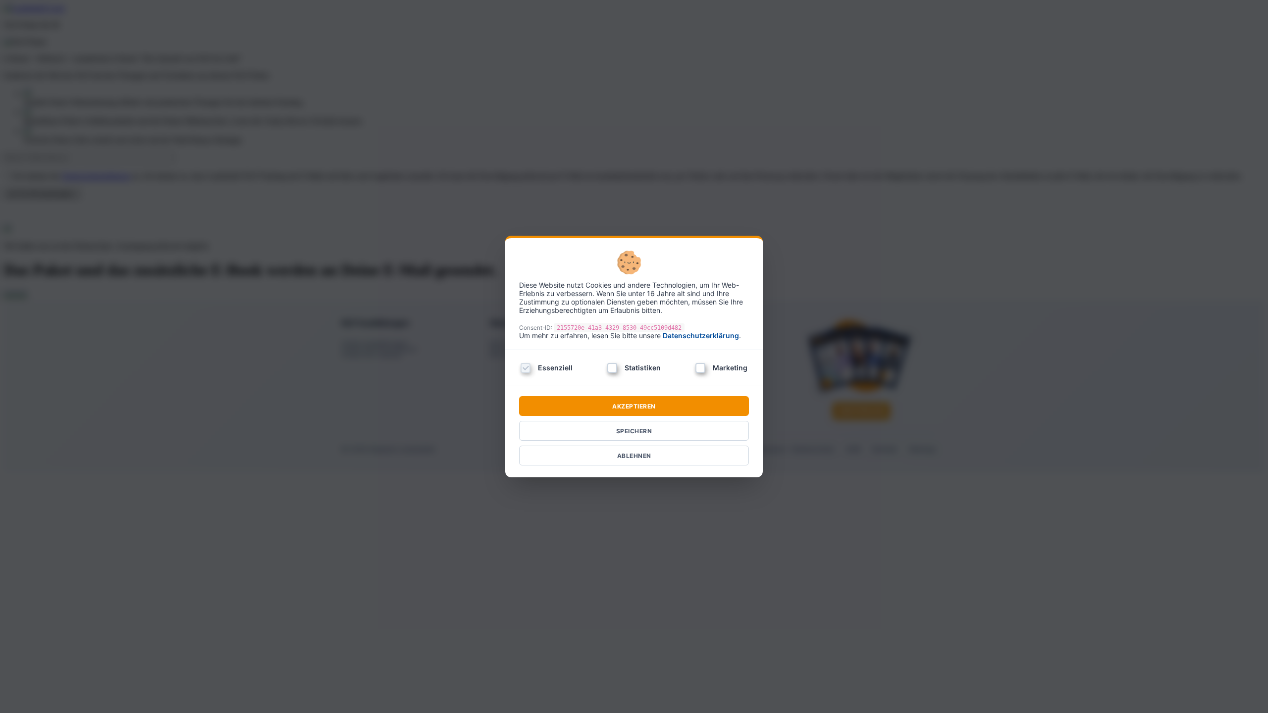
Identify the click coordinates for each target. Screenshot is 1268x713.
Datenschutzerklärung (701, 335)
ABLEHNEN (634, 455)
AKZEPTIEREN (634, 406)
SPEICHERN (634, 431)
